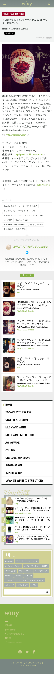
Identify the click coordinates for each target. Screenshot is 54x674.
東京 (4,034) (8, 229)
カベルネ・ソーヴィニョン (15, 580)
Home (8, 405)
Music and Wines (15, 427)
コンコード (9, 585)
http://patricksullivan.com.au (28, 154)
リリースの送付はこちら (14, 634)
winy (18, 292)
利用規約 (8, 638)
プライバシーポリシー (13, 642)
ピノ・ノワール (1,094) (34, 215)
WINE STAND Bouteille (25, 311)
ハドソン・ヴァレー (13, 566)
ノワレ (34, 585)
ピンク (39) (8, 220)
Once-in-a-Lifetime (16, 420)
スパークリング (41, 571)
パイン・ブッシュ (31, 566)
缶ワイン (8, 576)
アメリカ (19, 561)
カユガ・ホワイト (37, 580)
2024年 (45, 566)
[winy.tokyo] (27, 3)
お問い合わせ (10, 630)
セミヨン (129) (9, 211)
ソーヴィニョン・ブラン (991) (29, 211)
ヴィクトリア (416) (35, 225)
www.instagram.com (16, 135)
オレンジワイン (25, 571)
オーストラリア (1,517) (28, 206)
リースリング (10, 571)
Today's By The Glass (18, 412)
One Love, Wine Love (17, 458)
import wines (13, 473)
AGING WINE (12, 442)
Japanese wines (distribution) (24, 480)
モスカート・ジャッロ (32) (14, 225)
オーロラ (28, 576)
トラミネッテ (23, 585)
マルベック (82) (21, 220)
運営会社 (8, 625)
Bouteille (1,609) (10, 206)
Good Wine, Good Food (19, 435)
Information (13, 465)
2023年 (18, 576)
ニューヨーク (32, 561)
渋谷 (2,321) (20, 229)
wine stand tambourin (23, 513)
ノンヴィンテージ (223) (13, 215)
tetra (18, 367)
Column (10, 450)
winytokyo (9, 561)
